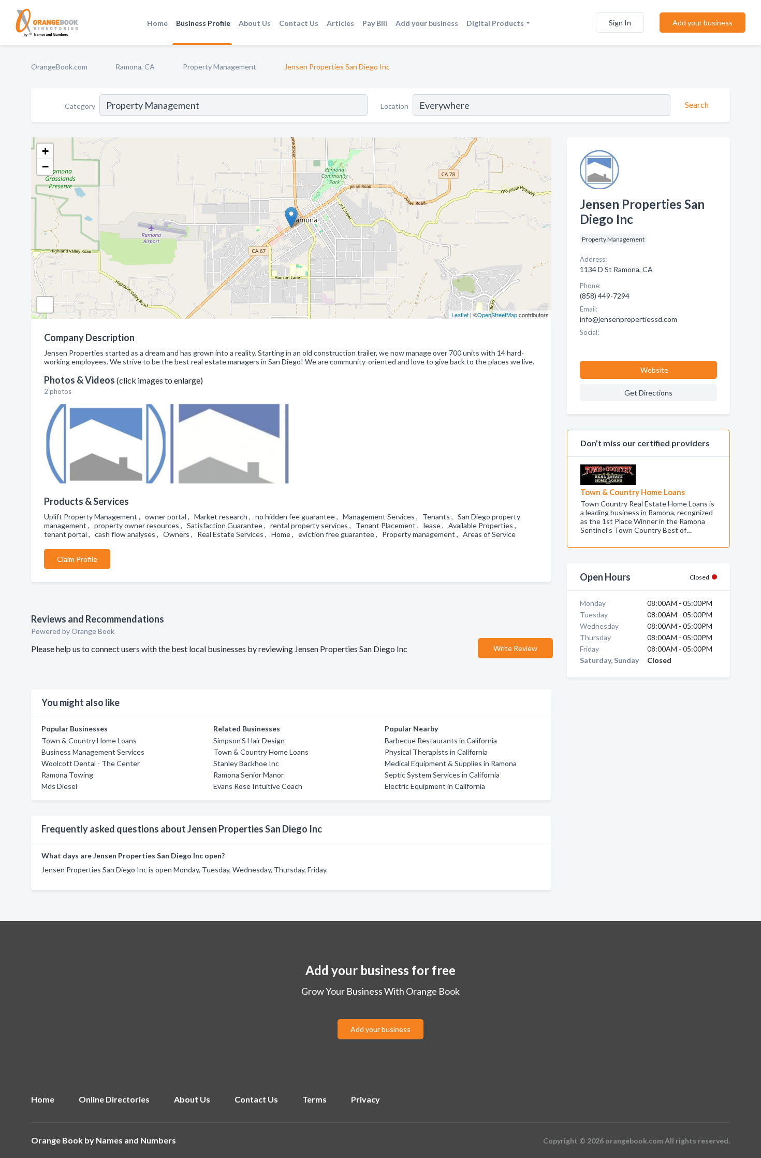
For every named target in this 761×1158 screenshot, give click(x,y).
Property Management (219, 66)
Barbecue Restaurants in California (441, 740)
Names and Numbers (136, 1140)
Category (80, 106)
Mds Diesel (59, 786)
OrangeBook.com (59, 66)
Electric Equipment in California (435, 786)
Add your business (427, 23)
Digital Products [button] (495, 23)
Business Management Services (92, 751)
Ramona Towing (67, 774)
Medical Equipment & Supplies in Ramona (451, 763)
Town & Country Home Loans (89, 740)
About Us (255, 23)
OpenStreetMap (497, 314)
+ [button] (45, 151)
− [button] (45, 166)
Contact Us (298, 23)
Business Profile (203, 23)
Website (654, 369)
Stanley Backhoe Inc (246, 763)
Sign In (620, 22)
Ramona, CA (135, 66)
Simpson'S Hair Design (249, 740)
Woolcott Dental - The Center (90, 763)
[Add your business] (380, 1017)
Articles (340, 23)
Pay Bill (374, 23)
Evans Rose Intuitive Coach (257, 786)
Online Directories (114, 1099)
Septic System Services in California (442, 774)
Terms (314, 1099)
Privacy (365, 1099)
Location (394, 106)
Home (157, 23)
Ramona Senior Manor (248, 774)
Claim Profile (77, 559)
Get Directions (648, 392)
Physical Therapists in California (436, 751)
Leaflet (460, 314)
